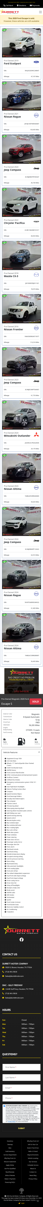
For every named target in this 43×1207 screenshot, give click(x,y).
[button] (21, 833)
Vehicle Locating (33, 1158)
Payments (36, 5)
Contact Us (32, 1172)
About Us (33, 1169)
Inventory (10, 1141)
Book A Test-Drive (33, 1148)
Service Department (10, 1155)
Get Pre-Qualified (9, 1169)
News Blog (33, 1175)
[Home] (9, 11)
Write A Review (10, 1175)
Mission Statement (10, 1162)
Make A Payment (10, 1179)
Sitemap (10, 1144)
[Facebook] (21, 940)
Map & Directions (33, 1155)
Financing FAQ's (10, 1182)
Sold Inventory (10, 1151)
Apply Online (10, 1165)
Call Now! (9, 5)
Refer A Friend (32, 1151)
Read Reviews (10, 1172)
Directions (22, 5)
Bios (10, 1148)
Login (22, 1203)
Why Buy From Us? (33, 1141)
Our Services (33, 1162)
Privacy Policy (11, 1121)
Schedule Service (33, 1165)
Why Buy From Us (10, 1158)
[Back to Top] (38, 1201)
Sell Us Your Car (33, 1144)
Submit (21, 1128)
